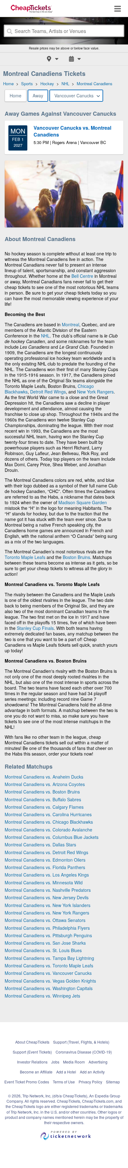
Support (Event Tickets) (32, 1051)
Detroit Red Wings (48, 392)
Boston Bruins (76, 557)
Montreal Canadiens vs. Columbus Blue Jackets (51, 837)
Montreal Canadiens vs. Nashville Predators (48, 890)
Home (15, 95)
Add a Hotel (66, 1071)
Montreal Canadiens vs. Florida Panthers (45, 867)
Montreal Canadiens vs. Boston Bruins (42, 792)
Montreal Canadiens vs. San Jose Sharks (45, 943)
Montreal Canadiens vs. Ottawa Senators (45, 920)
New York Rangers (95, 392)
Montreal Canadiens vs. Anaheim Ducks (44, 777)
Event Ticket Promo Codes (26, 1081)
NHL (45, 336)
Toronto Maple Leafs (25, 557)
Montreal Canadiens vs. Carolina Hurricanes (48, 814)
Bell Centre (82, 276)
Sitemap (113, 1081)
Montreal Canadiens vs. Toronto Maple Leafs (49, 965)
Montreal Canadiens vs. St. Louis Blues (43, 950)
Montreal (70, 324)
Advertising (98, 1061)
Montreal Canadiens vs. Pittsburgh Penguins (48, 935)
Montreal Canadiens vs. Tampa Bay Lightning (49, 958)
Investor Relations (32, 1061)
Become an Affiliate (36, 1071)
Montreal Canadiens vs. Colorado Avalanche (48, 829)
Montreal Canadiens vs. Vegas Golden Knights (50, 981)
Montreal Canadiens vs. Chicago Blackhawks (49, 822)
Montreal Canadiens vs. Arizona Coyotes (45, 784)
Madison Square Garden (82, 502)
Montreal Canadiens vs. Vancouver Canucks (48, 973)
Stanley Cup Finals (35, 628)
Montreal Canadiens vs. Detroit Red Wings (46, 852)
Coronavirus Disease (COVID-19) (84, 1051)
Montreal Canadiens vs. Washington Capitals (49, 988)
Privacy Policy (90, 1081)
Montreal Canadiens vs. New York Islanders (47, 905)
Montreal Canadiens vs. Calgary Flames (44, 807)
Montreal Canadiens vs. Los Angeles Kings (47, 875)
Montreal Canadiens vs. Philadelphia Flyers (47, 928)
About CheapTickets (32, 1042)
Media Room (74, 1061)
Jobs (55, 1061)
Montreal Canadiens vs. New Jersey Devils (47, 897)
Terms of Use (64, 1081)
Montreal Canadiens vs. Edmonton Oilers (45, 860)
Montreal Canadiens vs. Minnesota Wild (44, 882)
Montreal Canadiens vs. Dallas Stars (40, 844)
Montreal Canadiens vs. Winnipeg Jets (42, 996)
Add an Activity (92, 1071)
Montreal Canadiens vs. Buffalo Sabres (43, 799)
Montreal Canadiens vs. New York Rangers (47, 913)
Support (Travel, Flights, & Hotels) (81, 1042)
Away (38, 95)
